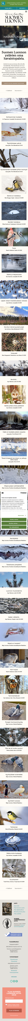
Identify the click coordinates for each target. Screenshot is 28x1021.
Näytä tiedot (21, 515)
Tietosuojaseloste (14, 972)
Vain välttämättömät (14, 527)
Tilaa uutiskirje (17, 913)
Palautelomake (14, 959)
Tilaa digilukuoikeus (19, 909)
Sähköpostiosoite (9, 998)
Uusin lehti (16, 906)
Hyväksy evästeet (14, 519)
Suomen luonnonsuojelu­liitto (19, 925)
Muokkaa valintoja (13, 523)
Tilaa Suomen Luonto (19, 908)
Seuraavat (18, 90)
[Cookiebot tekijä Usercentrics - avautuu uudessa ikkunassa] (20, 493)
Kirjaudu (14, 976)
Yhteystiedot (14, 961)
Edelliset (9, 90)
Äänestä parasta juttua (19, 911)
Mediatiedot (14, 970)
